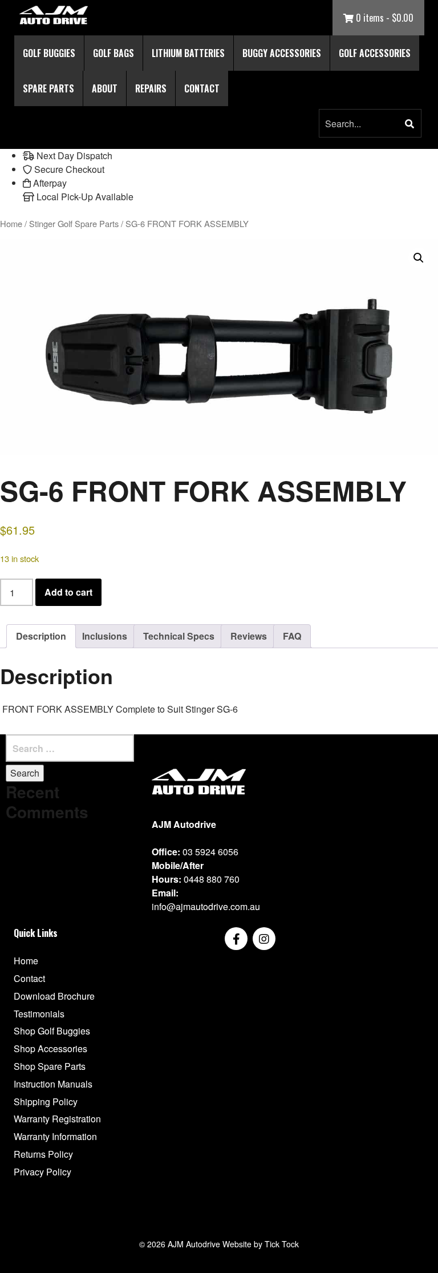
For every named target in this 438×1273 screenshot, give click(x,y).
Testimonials (39, 1013)
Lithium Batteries (188, 53)
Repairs (151, 88)
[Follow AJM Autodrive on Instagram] (264, 938)
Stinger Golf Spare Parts (74, 223)
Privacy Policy (42, 1171)
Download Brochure (54, 996)
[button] (409, 123)
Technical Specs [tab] (178, 635)
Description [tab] (41, 635)
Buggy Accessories (281, 53)
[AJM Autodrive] (54, 15)
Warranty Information (55, 1136)
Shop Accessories (50, 1048)
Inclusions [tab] (104, 635)
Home (11, 223)
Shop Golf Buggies (52, 1030)
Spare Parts (48, 88)
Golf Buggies (49, 53)
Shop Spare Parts (50, 1066)
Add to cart (68, 592)
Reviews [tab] (248, 635)
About (104, 88)
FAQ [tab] (292, 635)
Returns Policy (43, 1154)
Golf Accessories (375, 53)
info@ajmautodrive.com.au (206, 906)
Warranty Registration (57, 1118)
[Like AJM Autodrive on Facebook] (236, 938)
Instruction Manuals (53, 1083)
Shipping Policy (46, 1101)
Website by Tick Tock (260, 1244)
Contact (202, 88)
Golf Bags (113, 53)
